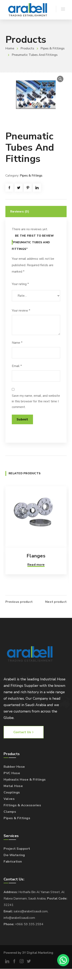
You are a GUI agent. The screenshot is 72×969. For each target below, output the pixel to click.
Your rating (20, 284)
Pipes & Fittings (53, 48)
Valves (9, 799)
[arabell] (27, 9)
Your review (21, 310)
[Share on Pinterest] (28, 188)
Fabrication (13, 861)
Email (17, 366)
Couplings (12, 792)
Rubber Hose (14, 767)
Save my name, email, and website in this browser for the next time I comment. (36, 401)
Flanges (36, 556)
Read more (36, 564)
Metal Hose (13, 786)
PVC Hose (12, 773)
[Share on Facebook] (9, 188)
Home (9, 48)
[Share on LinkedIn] (37, 188)
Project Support (17, 848)
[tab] (36, 211)
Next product (56, 601)
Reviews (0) (19, 211)
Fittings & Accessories (22, 805)
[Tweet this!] (19, 188)
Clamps (10, 812)
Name (17, 342)
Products (27, 48)
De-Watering (14, 855)
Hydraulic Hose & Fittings (25, 779)
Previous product (19, 601)
